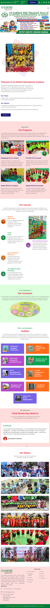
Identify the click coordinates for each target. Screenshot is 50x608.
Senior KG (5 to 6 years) (34, 186)
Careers (42, 576)
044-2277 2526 (23, 2)
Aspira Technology (40, 606)
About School (31, 571)
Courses (30, 577)
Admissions (33, 2)
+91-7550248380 (16, 589)
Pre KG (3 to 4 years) (33, 158)
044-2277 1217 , (16, 2)
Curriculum (30, 579)
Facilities (30, 581)
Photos (42, 573)
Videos (42, 571)
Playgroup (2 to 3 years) (10, 158)
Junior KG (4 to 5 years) (9, 186)
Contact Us (43, 578)
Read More (5, 115)
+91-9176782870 (7, 589)
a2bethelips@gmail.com (7, 2)
